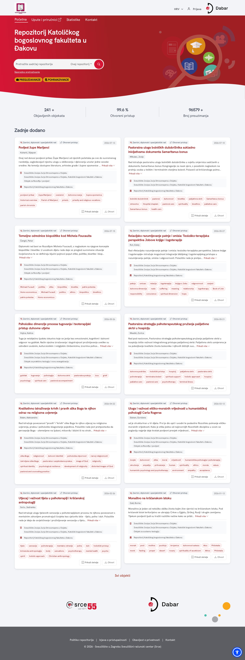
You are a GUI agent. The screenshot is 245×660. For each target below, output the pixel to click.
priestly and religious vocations (86, 200)
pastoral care (168, 204)
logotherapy (203, 288)
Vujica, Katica (26, 333)
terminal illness (186, 381)
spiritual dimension (169, 293)
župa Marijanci (45, 195)
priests (65, 200)
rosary (172, 550)
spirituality (183, 204)
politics (62, 292)
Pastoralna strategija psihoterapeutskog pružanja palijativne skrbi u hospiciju (168, 326)
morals (206, 465)
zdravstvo (134, 204)
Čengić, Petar (26, 240)
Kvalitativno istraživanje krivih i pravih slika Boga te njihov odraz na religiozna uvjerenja (57, 410)
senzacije (33, 545)
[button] (237, 652)
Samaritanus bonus (215, 199)
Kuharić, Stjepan (28, 152)
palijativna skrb (195, 199)
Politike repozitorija (82, 640)
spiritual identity (27, 466)
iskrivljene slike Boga (29, 461)
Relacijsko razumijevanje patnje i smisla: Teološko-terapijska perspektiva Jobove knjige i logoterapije (168, 238)
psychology (25, 380)
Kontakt (91, 20)
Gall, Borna (135, 503)
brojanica (174, 545)
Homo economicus (28, 292)
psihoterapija (136, 376)
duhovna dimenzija (138, 288)
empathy (192, 470)
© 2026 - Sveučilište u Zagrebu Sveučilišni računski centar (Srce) (122, 646)
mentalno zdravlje (65, 545)
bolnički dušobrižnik (139, 199)
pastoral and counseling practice (34, 471)
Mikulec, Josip (137, 156)
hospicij (172, 371)
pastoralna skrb (205, 371)
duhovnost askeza (191, 545)
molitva (151, 545)
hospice (207, 376)
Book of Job (218, 288)
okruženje (134, 465)
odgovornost (197, 283)
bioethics (196, 204)
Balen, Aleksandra (28, 417)
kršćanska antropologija (31, 551)
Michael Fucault (27, 287)
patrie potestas (89, 287)
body (48, 551)
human (172, 465)
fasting (142, 550)
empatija (146, 465)
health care (156, 209)
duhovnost (169, 199)
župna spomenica (94, 195)
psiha (79, 545)
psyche (105, 551)
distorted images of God (102, 466)
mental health (92, 551)
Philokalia (216, 545)
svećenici (60, 195)
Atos (205, 545)
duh (88, 545)
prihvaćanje (160, 465)
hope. (184, 293)
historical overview (28, 200)
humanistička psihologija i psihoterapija (202, 460)
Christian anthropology (59, 556)
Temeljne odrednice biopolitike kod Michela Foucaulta (55, 236)
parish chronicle (27, 205)
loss (97, 375)
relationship (188, 288)
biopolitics (84, 292)
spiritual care (40, 380)
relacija (153, 283)
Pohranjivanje (58, 80)
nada (153, 288)
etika (51, 287)
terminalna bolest (153, 376)
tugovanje (35, 375)
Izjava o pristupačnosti (113, 640)
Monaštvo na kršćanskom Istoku (149, 498)
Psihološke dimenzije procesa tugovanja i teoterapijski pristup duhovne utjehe (55, 326)
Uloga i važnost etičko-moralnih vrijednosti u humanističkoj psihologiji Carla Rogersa (167, 410)
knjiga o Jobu (181, 283)
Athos (207, 550)
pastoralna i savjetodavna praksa (57, 461)
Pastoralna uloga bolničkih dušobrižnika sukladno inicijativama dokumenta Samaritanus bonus (161, 150)
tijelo (22, 545)
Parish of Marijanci (49, 200)
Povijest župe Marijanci (34, 147)
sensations (59, 551)
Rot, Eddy (135, 245)
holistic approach (192, 376)
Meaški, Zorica (137, 333)
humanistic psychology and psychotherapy (149, 470)
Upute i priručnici (47, 19)
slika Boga (24, 456)
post (142, 545)
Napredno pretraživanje (27, 72)
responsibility (136, 293)
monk (132, 550)
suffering (163, 288)
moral (164, 460)
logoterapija (166, 283)
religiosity (96, 461)
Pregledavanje (29, 80)
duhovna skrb (64, 375)
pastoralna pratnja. (82, 375)
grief (105, 375)
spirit (22, 556)
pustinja (162, 545)
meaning (175, 288)
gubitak (23, 375)
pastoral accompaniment (61, 380)
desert (162, 550)
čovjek (133, 460)
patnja (133, 283)
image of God (82, 461)
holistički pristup (157, 371)
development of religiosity (75, 466)
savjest (210, 283)
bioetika (181, 199)
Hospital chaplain (150, 204)
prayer (152, 550)
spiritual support (173, 376)
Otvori (111, 211)
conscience (151, 293)
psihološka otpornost (76, 456)
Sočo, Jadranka (27, 507)
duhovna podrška (138, 371)
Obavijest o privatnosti (146, 640)
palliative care (210, 204)
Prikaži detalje (91, 211)
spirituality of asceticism (190, 550)
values (216, 465)
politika (41, 287)
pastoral (156, 199)
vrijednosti (176, 460)
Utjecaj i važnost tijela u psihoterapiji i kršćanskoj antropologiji (51, 500)
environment (178, 470)
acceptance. (205, 470)
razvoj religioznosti (99, 456)
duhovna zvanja (75, 195)
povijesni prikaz (27, 195)
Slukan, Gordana (138, 417)
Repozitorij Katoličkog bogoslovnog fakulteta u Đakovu (48, 187)
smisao (143, 283)
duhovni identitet (55, 456)
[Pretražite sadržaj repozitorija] (98, 64)
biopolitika (62, 287)
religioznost (38, 456)
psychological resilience (49, 466)
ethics (72, 292)
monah (133, 545)
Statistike (73, 20)
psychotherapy (169, 381)
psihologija (49, 375)
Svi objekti (122, 575)
